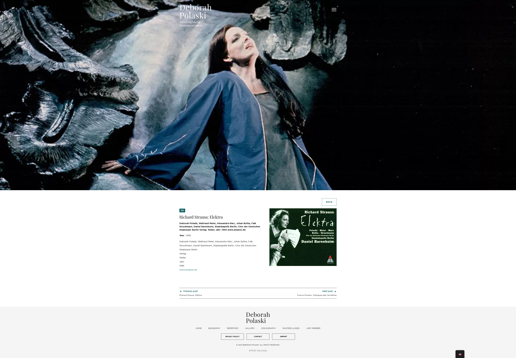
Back (329, 202)
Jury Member (313, 328)
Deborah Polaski (196, 11)
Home (199, 328)
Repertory (233, 328)
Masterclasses (291, 328)
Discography (268, 328)
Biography (214, 328)
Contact (258, 336)
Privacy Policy (232, 336)
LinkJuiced (262, 351)
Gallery (250, 328)
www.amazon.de (188, 269)
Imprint (283, 336)
